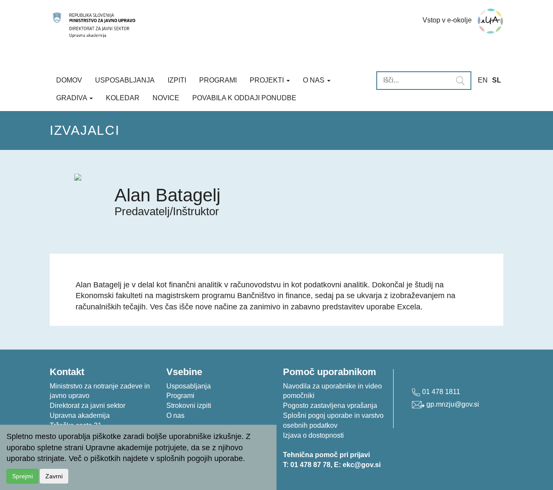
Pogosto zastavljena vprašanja (330, 405)
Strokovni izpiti (188, 405)
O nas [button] (314, 80)
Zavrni (54, 476)
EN (483, 80)
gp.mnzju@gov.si (452, 404)
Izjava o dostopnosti (313, 435)
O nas (175, 415)
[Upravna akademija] (208, 25)
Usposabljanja (125, 80)
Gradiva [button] (72, 98)
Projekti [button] (268, 80)
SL (496, 80)
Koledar (123, 98)
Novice (166, 98)
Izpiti (177, 80)
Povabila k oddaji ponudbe (244, 98)
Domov (69, 80)
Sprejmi (22, 476)
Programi (218, 80)
